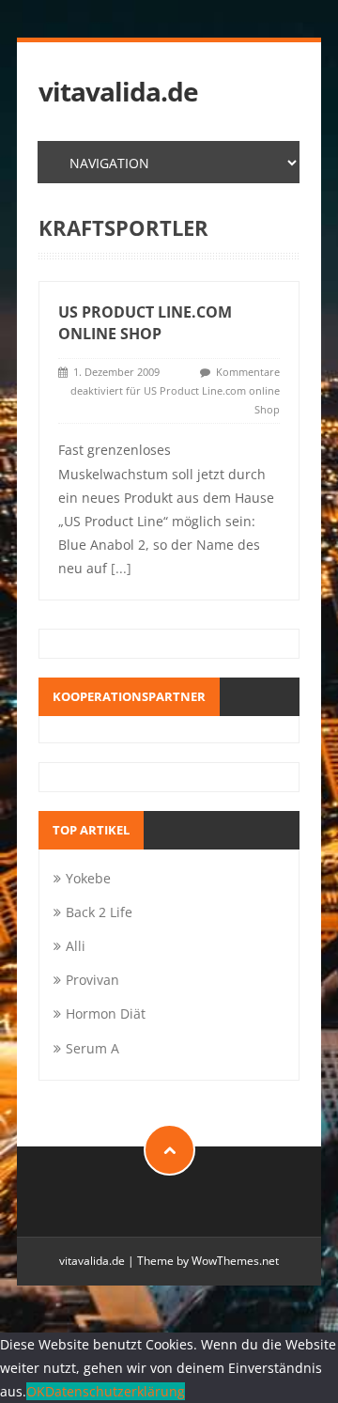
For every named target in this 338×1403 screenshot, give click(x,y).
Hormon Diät (106, 1013)
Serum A (92, 1048)
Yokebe (88, 878)
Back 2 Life (99, 912)
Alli (75, 946)
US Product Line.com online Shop (145, 323)
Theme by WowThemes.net (208, 1261)
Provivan (92, 980)
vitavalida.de (118, 91)
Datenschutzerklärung (115, 1391)
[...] (121, 568)
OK (35, 1391)
